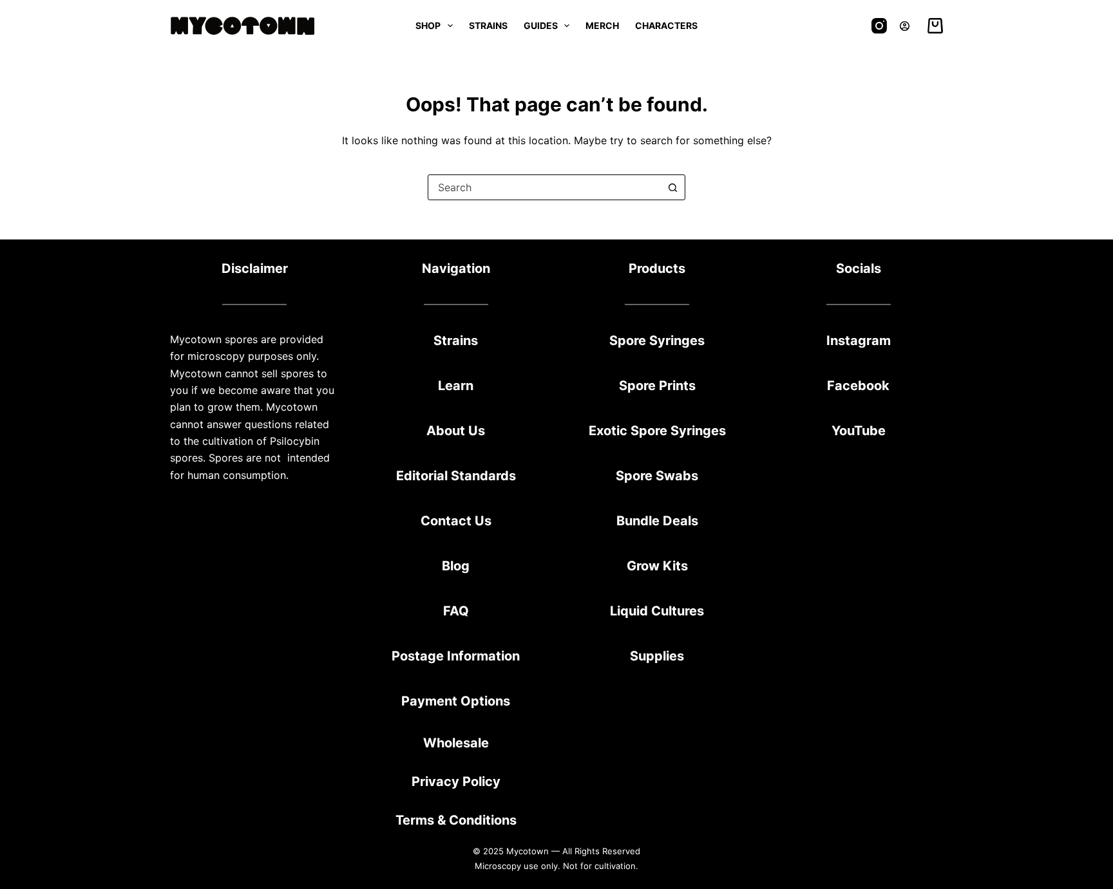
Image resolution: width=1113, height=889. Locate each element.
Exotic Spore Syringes (657, 430)
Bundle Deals (657, 521)
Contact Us (456, 521)
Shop (428, 25)
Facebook (858, 385)
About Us (455, 430)
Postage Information (456, 656)
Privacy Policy (456, 781)
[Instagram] (879, 25)
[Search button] (672, 187)
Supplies (657, 656)
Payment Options (455, 701)
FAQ (456, 611)
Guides (541, 25)
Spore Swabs (657, 475)
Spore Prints (657, 385)
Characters (666, 25)
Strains (488, 25)
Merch (602, 25)
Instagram (858, 340)
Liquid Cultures (657, 611)
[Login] (904, 26)
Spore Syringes (657, 340)
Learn (455, 385)
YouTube (859, 430)
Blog (456, 566)
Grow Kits (657, 566)
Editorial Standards (456, 475)
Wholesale (456, 743)
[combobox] (544, 187)
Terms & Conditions (456, 820)
